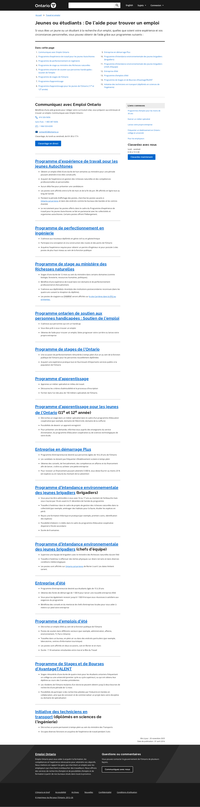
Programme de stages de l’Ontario (53, 77)
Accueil (39, 15)
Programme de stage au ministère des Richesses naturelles (64, 65)
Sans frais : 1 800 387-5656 (46, 122)
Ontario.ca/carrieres (49, 201)
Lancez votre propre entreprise (140, 124)
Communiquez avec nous (117, 769)
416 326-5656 (44, 117)
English (129, 5)
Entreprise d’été (111, 71)
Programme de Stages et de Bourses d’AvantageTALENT (128, 80)
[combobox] (94, 5)
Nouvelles (88, 792)
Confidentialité (105, 792)
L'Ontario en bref (42, 792)
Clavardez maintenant (142, 157)
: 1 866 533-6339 (44, 126)
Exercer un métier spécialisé (139, 119)
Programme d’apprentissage (50, 81)
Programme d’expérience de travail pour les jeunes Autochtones (66, 56)
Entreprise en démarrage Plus (117, 52)
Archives (75, 792)
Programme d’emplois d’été (116, 75)
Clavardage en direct (48, 143)
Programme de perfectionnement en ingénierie (59, 61)
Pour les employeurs (136, 138)
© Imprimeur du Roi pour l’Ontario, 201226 (54, 797)
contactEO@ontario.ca (48, 132)
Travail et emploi (53, 15)
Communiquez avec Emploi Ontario (53, 52)
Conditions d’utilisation (127, 792)
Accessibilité (60, 792)
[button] (117, 5)
